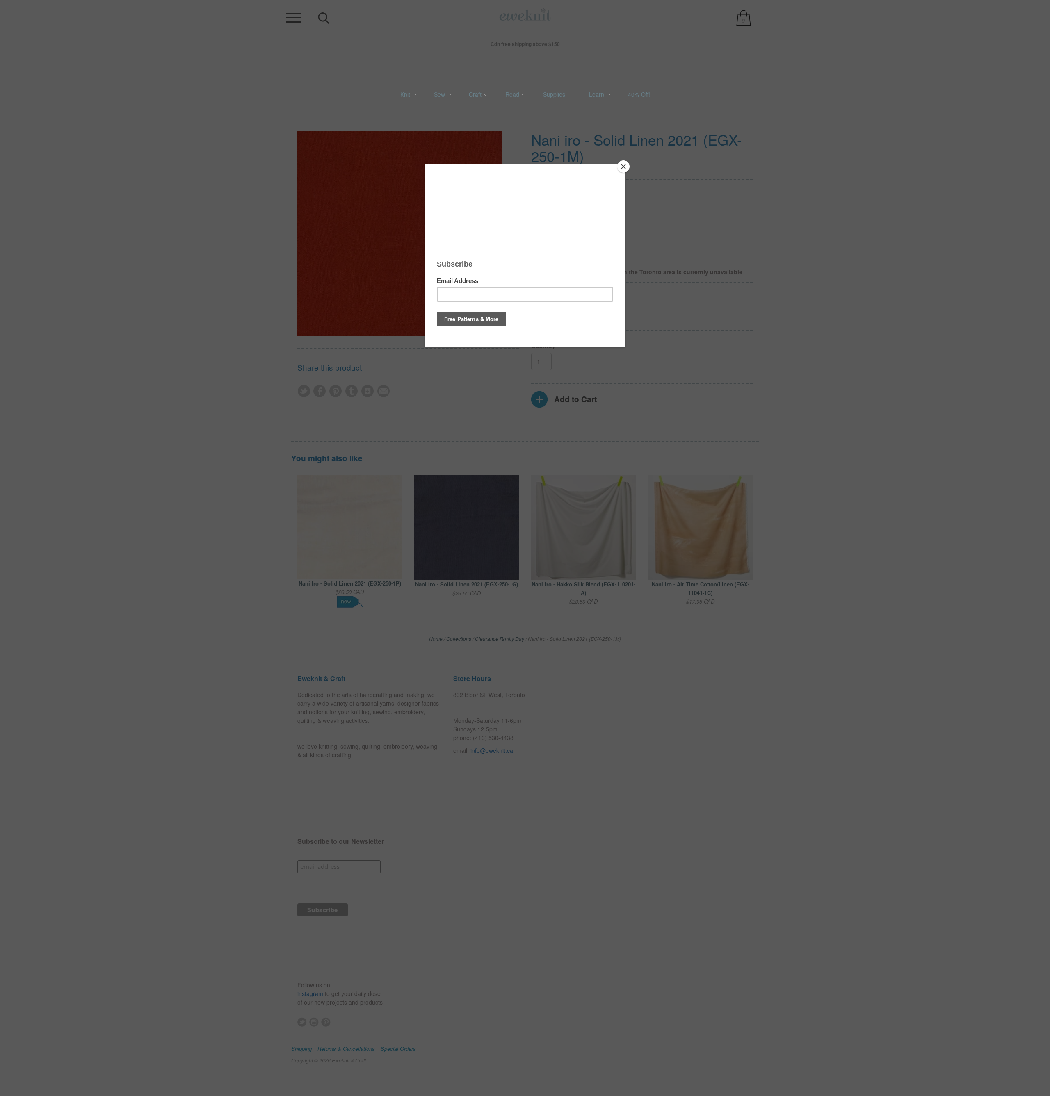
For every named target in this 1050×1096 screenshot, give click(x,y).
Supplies (555, 94)
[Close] (623, 166)
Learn (597, 94)
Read (513, 94)
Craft (476, 94)
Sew (440, 94)
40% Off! (639, 94)
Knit (406, 94)
